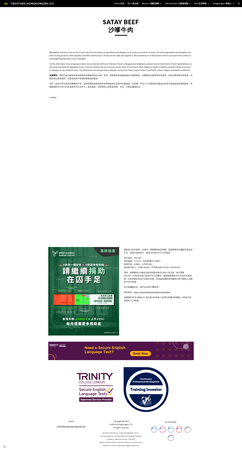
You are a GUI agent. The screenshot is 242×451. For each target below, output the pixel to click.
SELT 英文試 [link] (133, 3)
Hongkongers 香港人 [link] (222, 3)
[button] (239, 4)
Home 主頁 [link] (119, 3)
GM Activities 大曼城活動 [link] (176, 3)
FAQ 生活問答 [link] (200, 3)
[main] (121, 27)
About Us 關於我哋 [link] (150, 3)
